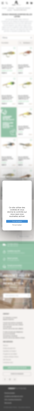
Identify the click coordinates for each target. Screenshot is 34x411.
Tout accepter (17, 221)
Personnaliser (17, 225)
